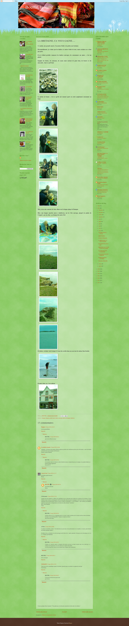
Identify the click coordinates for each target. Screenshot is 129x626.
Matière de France (101, 112)
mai (100, 226)
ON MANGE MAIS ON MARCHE (103, 254)
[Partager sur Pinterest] (67, 416)
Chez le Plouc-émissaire (102, 177)
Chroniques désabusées (102, 190)
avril (100, 228)
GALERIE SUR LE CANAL (102, 233)
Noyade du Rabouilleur (102, 103)
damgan (47, 418)
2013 (98, 280)
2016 (98, 273)
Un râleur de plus (101, 142)
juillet (100, 221)
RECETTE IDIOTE (25, 66)
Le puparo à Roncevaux (102, 113)
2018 (98, 269)
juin (100, 223)
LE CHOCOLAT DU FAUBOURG (102, 251)
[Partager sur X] (64, 416)
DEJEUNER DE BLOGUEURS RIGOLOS (29, 120)
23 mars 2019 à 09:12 (54, 436)
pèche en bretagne (66, 418)
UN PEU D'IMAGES (102, 238)
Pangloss (43, 427)
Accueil (64, 612)
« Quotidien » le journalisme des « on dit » (102, 157)
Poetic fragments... (101, 196)
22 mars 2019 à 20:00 (49, 526)
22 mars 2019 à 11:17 (51, 473)
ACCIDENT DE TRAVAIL (29, 75)
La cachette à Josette (45, 447)
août (100, 219)
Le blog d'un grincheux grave (102, 122)
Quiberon (73, 418)
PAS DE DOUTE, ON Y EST (103, 244)
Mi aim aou (99, 108)
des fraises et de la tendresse (101, 87)
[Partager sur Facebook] (65, 416)
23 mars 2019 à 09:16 (54, 460)
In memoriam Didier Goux (102, 82)
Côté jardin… (100, 77)
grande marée (52, 418)
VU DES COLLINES (102, 81)
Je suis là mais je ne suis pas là (103, 89)
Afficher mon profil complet (25, 160)
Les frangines (100, 133)
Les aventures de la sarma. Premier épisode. (102, 185)
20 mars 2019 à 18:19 (50, 427)
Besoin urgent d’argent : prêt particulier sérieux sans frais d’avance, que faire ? (102, 97)
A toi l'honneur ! (101, 147)
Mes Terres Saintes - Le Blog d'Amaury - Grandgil (102, 154)
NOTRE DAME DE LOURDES (102, 258)
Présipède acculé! (100, 118)
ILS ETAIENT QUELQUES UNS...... (26, 109)
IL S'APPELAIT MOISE (29, 132)
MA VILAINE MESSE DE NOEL (29, 98)
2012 (98, 282)
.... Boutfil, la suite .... (39, 7)
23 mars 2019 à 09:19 (54, 513)
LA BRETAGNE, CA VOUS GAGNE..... (102, 241)
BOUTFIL (47, 484)
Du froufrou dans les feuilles (102, 183)
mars (100, 230)
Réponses (45, 434)
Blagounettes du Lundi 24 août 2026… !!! (102, 52)
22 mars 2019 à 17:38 (52, 496)
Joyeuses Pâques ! (101, 143)
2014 (98, 278)
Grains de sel (100, 137)
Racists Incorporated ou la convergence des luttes (102, 191)
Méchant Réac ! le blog (102, 56)
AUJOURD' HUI (29, 54)
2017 (98, 271)
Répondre (43, 431)
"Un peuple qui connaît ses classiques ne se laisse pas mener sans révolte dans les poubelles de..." (102, 171)
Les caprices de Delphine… (102, 178)
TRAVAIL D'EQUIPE (102, 261)
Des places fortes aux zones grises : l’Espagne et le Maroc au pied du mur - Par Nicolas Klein (102, 59)
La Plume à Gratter (101, 162)
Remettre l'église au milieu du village (101, 42)
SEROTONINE (101, 236)
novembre (101, 212)
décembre (101, 210)
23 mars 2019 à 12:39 (51, 564)
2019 (98, 208)
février (100, 263)
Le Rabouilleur (100, 101)
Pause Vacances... (100, 71)
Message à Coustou (101, 66)
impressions (99, 197)
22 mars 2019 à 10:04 (55, 447)
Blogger (70, 623)
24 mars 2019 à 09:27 (54, 575)
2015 (98, 275)
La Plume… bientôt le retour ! (101, 164)
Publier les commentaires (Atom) (49, 615)
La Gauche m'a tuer (101, 94)
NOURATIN (44, 564)
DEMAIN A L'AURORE (102, 132)
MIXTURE (28, 142)
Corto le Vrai (44, 473)
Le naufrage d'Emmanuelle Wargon (102, 149)
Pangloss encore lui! (101, 65)
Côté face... (99, 168)
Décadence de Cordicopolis (100, 76)
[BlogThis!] (62, 416)
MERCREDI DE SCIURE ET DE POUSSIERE (103, 247)
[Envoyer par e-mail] (61, 416)
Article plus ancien (87, 612)
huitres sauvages (59, 418)
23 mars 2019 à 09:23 (54, 542)
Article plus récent (41, 612)
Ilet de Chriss (100, 107)
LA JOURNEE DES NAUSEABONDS (29, 43)
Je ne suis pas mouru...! (102, 138)
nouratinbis (100, 117)
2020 (98, 206)
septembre (101, 217)
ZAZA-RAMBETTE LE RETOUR (102, 49)
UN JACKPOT (29, 86)
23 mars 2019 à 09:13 (50, 555)
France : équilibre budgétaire (101, 44)
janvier (100, 266)
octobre (100, 214)
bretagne (43, 418)
